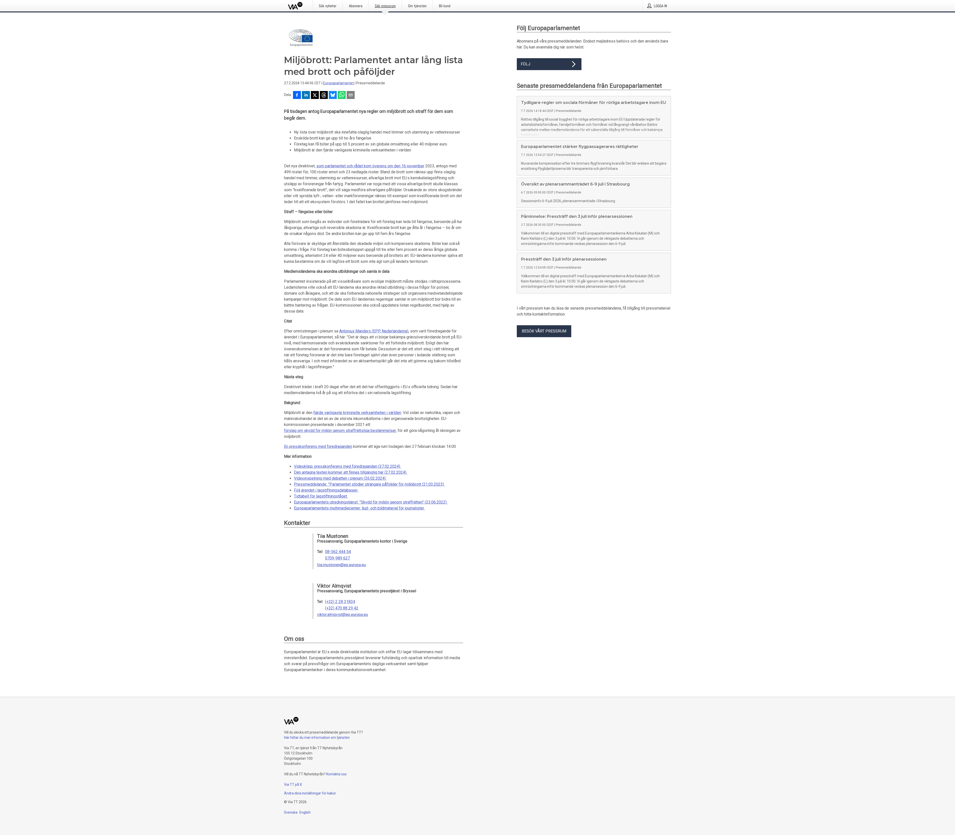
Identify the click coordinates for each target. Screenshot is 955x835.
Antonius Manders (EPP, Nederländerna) (373, 331)
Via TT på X (293, 785)
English (305, 812)
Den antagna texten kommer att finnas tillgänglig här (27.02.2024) (350, 472)
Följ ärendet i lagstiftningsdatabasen (326, 490)
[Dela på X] (315, 95)
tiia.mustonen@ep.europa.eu (341, 565)
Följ (525, 64)
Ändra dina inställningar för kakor (310, 793)
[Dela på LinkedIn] (306, 95)
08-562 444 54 (338, 552)
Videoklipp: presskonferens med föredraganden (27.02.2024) (347, 466)
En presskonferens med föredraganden (318, 446)
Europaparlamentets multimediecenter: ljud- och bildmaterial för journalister (359, 508)
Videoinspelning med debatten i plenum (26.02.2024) (340, 478)
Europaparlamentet (338, 83)
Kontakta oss (336, 774)
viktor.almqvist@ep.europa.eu (342, 614)
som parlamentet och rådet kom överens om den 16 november (370, 166)
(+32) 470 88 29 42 (341, 608)
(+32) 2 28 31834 (340, 602)
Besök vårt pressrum (544, 331)
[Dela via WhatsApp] (342, 95)
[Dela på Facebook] (297, 95)
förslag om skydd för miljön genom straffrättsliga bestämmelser (340, 430)
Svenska (290, 812)
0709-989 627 (337, 558)
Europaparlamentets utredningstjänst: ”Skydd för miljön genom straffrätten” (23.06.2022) (371, 502)
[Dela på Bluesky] (333, 95)
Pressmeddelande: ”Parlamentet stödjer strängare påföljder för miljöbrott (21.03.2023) (369, 484)
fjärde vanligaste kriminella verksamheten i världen (357, 412)
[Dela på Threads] (324, 95)
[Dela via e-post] (351, 95)
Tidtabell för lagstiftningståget (321, 496)
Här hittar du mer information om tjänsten (317, 738)
